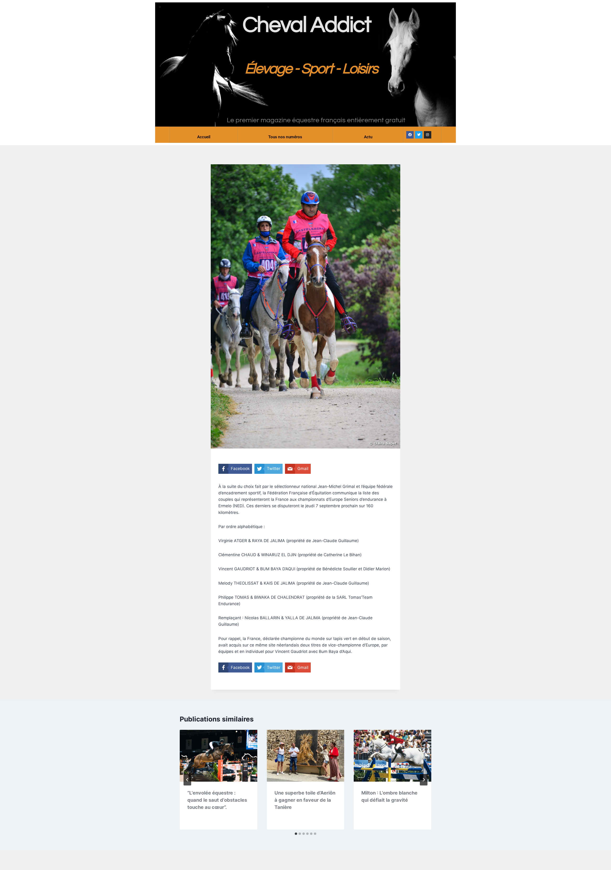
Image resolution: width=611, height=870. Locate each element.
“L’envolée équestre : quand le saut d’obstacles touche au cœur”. (217, 800)
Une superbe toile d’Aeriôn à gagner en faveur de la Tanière (304, 800)
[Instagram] (427, 135)
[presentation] (218, 755)
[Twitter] (418, 135)
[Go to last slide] (187, 779)
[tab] (296, 834)
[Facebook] (410, 135)
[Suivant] (423, 779)
